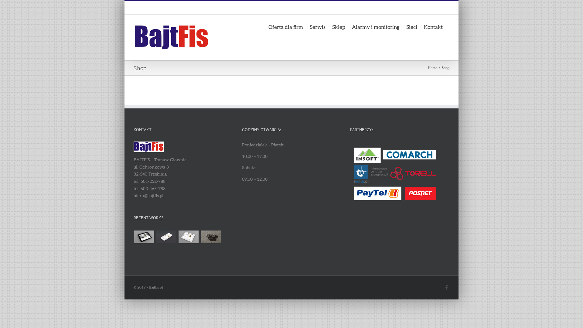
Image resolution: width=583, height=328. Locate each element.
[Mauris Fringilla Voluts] (166, 237)
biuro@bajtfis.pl (175, 7)
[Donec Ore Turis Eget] (144, 237)
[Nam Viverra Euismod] (210, 237)
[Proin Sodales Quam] (188, 237)
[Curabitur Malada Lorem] (144, 251)
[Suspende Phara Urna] (166, 251)
